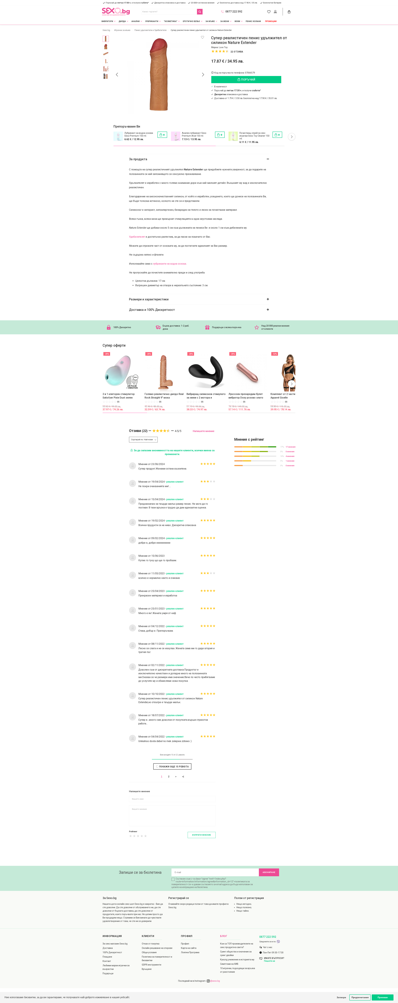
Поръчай (248, 79)
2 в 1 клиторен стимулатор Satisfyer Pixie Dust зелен (119, 396)
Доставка (108, 948)
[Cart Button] (289, 12)
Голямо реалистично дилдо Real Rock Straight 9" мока (164, 396)
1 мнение (290, 461)
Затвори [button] (341, 997)
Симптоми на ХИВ (229, 964)
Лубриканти (151, 21)
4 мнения (290, 456)
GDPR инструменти (151, 964)
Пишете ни (269, 961)
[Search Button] (200, 11)
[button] (291, 136)
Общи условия (149, 952)
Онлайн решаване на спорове (157, 948)
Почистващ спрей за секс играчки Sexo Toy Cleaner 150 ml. (254, 136)
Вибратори (107, 21)
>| (183, 776)
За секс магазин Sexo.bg (115, 943)
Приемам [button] (383, 997)
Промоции (271, 21)
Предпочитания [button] (360, 997)
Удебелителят (137, 236)
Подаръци (108, 973)
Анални (135, 21)
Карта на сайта (188, 948)
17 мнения (290, 447)
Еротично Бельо (191, 21)
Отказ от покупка (150, 943)
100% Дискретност (112, 952)
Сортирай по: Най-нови (142, 439)
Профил (185, 943)
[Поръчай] (162, 135)
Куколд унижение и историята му (237, 959)
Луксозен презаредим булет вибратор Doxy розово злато (246, 396)
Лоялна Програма (190, 952)
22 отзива (237, 51)
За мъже (210, 21)
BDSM (237, 21)
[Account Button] (276, 11)
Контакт (107, 961)
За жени (224, 21)
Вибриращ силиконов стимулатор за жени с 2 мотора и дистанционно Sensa (207, 396)
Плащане (107, 957)
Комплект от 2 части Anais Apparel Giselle (286, 396)
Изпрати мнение (201, 835)
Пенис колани (253, 21)
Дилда (122, 21)
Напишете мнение (203, 431)
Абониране (269, 872)
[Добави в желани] (202, 37)
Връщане (147, 969)
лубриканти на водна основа (169, 263)
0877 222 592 (233, 11)
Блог (223, 936)
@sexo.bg (215, 981)
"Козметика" (170, 21)
